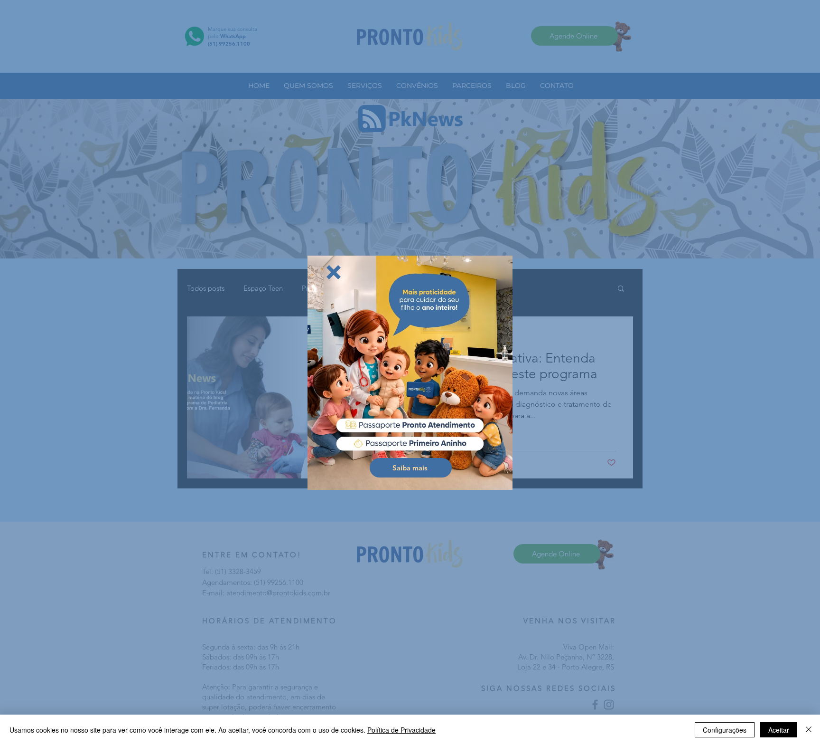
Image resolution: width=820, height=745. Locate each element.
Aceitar (778, 730)
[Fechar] (808, 729)
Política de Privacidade (401, 730)
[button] (333, 272)
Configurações (724, 730)
